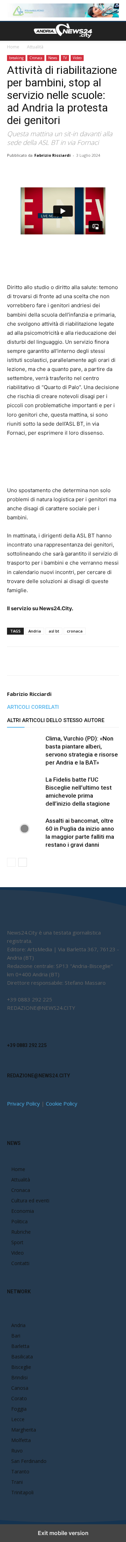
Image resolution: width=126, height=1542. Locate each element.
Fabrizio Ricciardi (52, 155)
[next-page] (22, 862)
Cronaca (35, 57)
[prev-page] (11, 862)
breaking (16, 57)
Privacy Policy (23, 1103)
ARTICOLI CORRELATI (33, 707)
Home (13, 47)
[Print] (100, 171)
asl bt (54, 631)
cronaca (75, 631)
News (52, 57)
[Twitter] (52, 171)
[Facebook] (36, 171)
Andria (34, 631)
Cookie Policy (61, 1103)
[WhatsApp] (68, 171)
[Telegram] (117, 171)
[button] (12, 31)
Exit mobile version (63, 1532)
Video (77, 57)
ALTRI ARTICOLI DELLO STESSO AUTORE (55, 720)
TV (65, 57)
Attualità (35, 47)
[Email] (84, 171)
